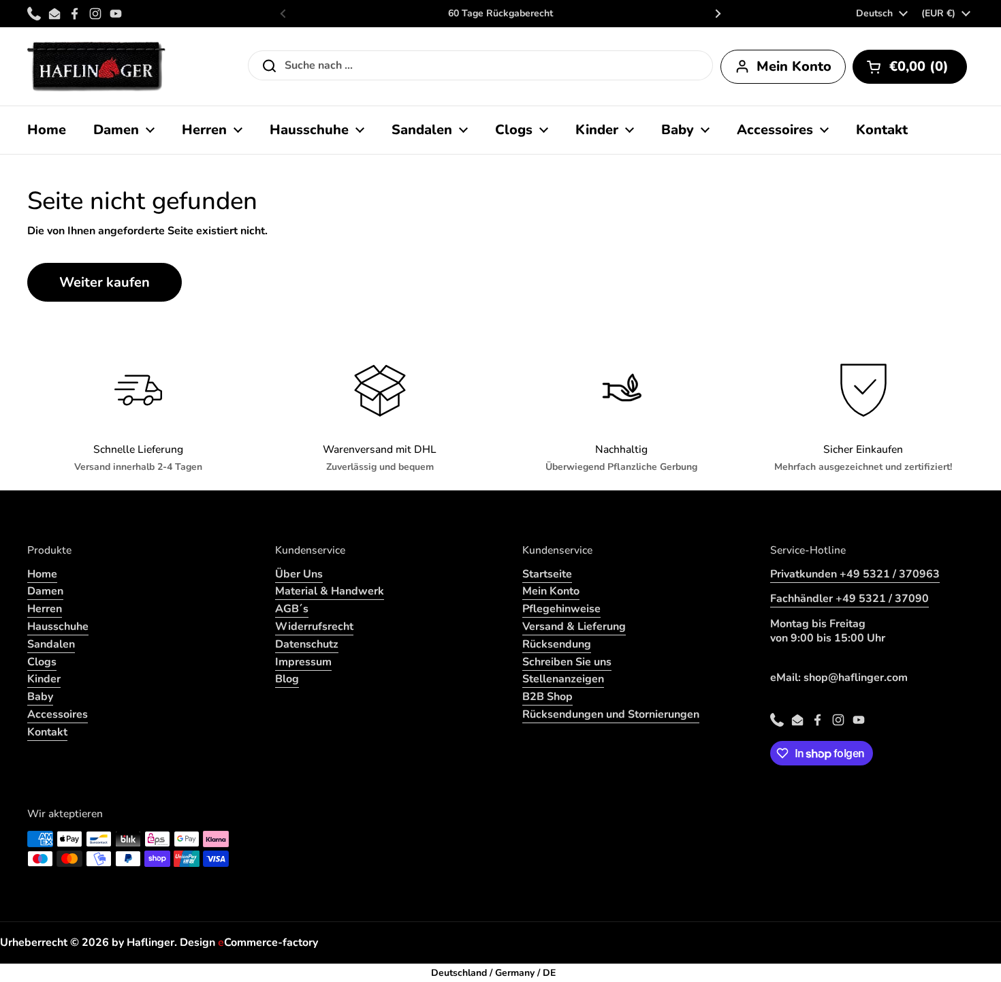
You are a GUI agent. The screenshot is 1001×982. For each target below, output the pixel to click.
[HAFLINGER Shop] (96, 66)
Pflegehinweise (561, 608)
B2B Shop (547, 696)
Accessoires (57, 714)
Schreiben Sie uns (566, 661)
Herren (44, 608)
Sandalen (51, 644)
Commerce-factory (268, 942)
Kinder (44, 678)
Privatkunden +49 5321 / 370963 (855, 574)
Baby (40, 696)
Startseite (547, 574)
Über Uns (299, 574)
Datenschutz (306, 644)
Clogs (42, 661)
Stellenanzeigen (563, 678)
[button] (910, 67)
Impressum (303, 661)
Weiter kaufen (104, 282)
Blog (287, 678)
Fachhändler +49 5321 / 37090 (849, 598)
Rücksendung (556, 644)
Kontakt (47, 732)
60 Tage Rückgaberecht (500, 13)
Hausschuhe (58, 626)
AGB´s (291, 608)
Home (42, 574)
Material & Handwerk (329, 591)
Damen (45, 591)
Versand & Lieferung (574, 626)
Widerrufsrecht (314, 626)
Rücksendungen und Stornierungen (610, 714)
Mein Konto (550, 591)
